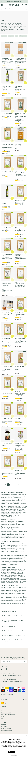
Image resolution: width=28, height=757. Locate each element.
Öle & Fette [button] (23, 36)
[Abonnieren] (25, 661)
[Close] (26, 735)
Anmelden (3, 724)
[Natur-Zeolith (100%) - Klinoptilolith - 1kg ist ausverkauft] (12, 55)
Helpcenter (3, 709)
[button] (25, 5)
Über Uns (3, 711)
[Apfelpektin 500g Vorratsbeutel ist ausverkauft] (25, 364)
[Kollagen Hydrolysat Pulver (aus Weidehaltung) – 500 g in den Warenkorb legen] (25, 111)
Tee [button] (16, 36)
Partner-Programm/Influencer (8, 714)
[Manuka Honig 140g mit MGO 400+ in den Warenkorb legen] (12, 310)
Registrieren (4, 726)
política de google (15, 749)
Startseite (3, 13)
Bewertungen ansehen (6, 712)
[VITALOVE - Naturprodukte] (14, 5)
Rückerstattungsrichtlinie (6, 730)
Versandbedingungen (6, 728)
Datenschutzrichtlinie (6, 749)
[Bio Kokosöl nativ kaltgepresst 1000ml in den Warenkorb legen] (25, 441)
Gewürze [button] (4, 36)
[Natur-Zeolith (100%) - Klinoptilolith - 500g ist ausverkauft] (25, 55)
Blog (2, 718)
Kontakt (3, 716)
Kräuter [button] (11, 36)
